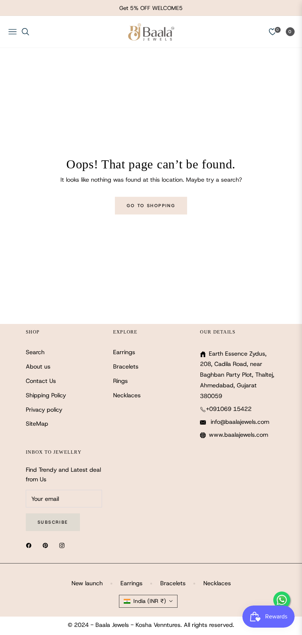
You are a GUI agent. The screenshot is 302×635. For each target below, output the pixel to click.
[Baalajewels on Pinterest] (47, 545)
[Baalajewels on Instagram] (64, 545)
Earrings (124, 352)
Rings (120, 381)
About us (38, 366)
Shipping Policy (46, 395)
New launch (87, 583)
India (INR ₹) (149, 601)
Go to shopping (151, 206)
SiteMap (37, 424)
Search (35, 352)
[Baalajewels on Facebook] (30, 545)
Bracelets (125, 366)
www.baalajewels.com (238, 435)
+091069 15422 (229, 409)
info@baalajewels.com (239, 422)
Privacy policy (44, 410)
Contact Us (41, 381)
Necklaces (127, 395)
